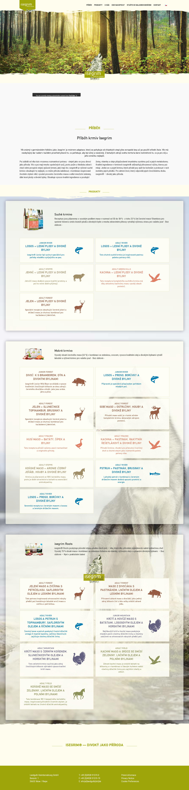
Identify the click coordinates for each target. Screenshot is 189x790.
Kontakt (157, 5)
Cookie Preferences (130, 781)
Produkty (98, 5)
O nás (107, 5)
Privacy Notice (127, 778)
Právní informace (128, 775)
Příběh (89, 5)
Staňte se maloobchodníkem (139, 5)
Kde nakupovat (118, 5)
